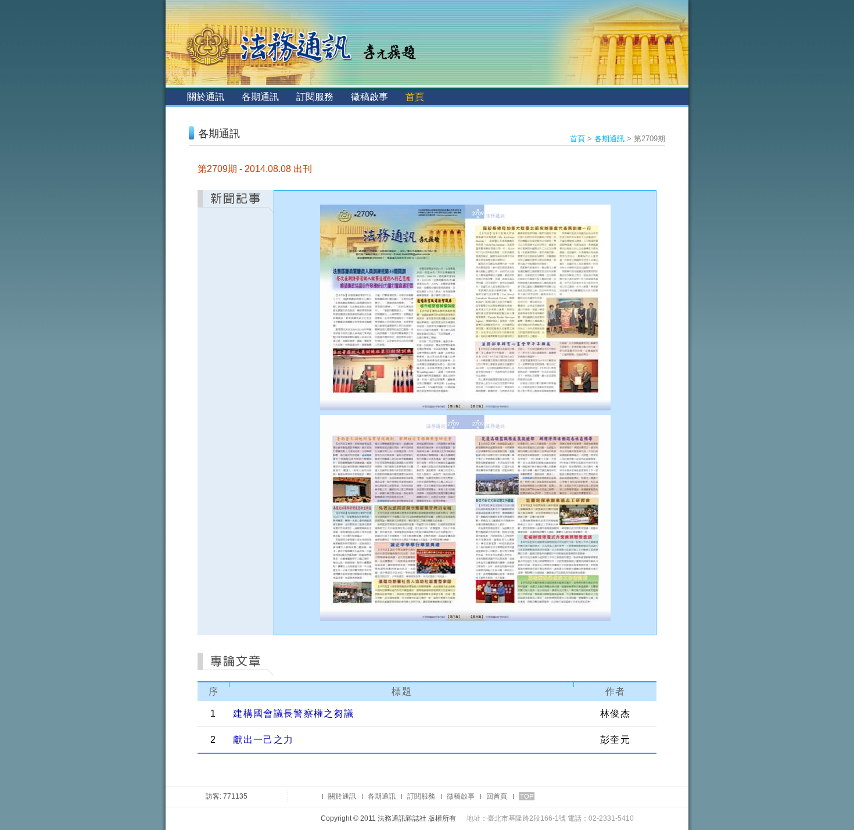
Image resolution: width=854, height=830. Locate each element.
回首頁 (496, 796)
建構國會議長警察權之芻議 (293, 713)
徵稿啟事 (369, 97)
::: (174, 97)
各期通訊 (260, 97)
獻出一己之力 (263, 740)
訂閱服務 (314, 97)
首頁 (415, 97)
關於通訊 (205, 97)
